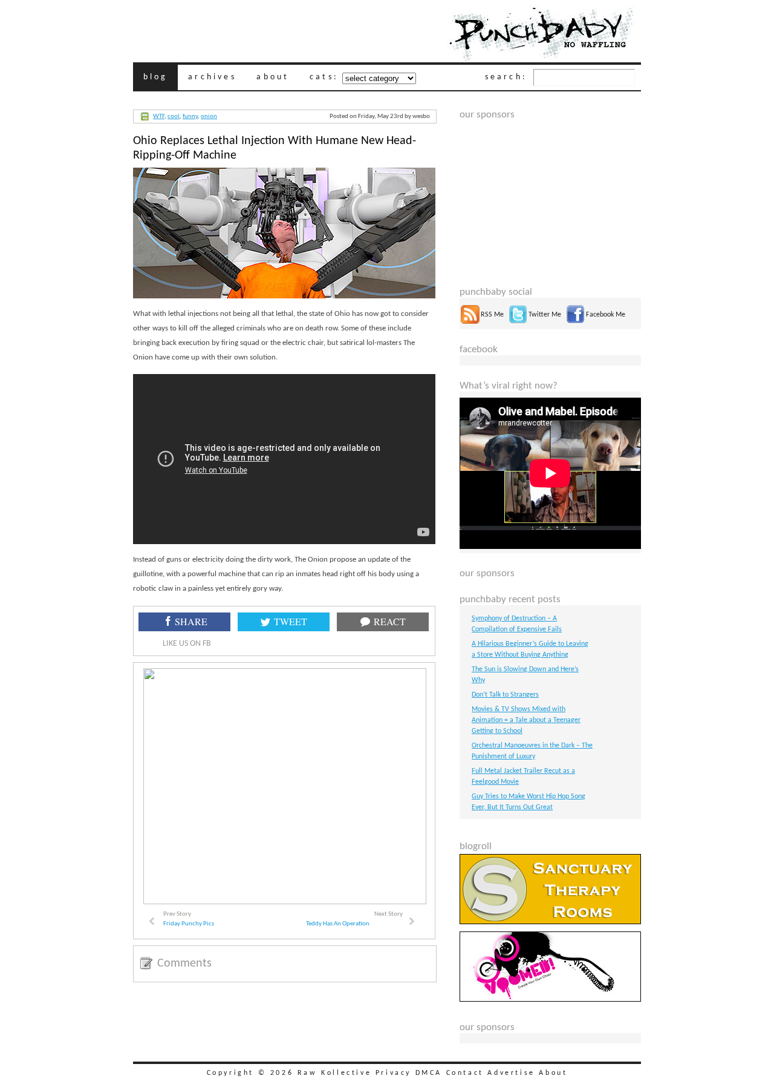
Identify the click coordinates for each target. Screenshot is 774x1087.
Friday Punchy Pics (188, 924)
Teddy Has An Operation (337, 924)
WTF (158, 116)
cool (173, 116)
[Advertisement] (550, 196)
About (553, 1073)
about (272, 77)
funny (190, 116)
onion (209, 116)
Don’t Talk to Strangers (505, 694)
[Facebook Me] (575, 322)
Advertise (511, 1073)
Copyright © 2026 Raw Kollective (289, 1073)
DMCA (428, 1073)
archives (212, 77)
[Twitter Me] (518, 322)
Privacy (393, 1073)
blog (155, 77)
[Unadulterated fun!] (550, 999)
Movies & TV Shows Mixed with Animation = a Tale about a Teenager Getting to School (526, 720)
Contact (465, 1073)
